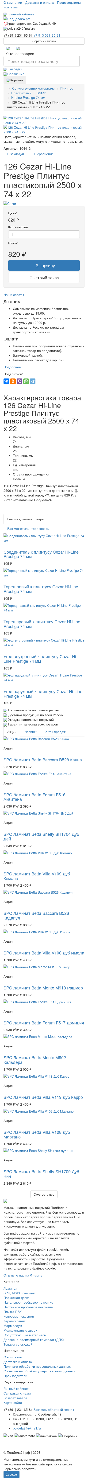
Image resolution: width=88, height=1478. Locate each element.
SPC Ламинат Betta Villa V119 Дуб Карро (43, 1097)
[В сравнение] (10, 546)
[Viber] (19, 381)
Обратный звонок (44, 41)
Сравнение (15, 73)
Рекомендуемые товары (25, 519)
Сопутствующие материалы (25, 1334)
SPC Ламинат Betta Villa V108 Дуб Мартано (37, 1134)
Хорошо (11, 1474)
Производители (69, 2)
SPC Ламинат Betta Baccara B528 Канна (43, 759)
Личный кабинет (20, 14)
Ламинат (10, 1288)
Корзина (16, 80)
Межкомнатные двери (20, 1330)
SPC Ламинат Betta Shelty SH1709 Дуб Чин (41, 1173)
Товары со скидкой (18, 1344)
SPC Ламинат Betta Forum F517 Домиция (44, 1023)
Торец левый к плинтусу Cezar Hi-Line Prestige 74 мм (41, 588)
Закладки (14, 68)
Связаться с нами (17, 1393)
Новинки (30, 731)
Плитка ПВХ (13, 1311)
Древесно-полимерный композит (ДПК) (34, 1339)
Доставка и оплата (39, 2)
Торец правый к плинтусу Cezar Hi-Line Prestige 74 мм (42, 623)
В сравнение (43, 153)
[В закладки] (5, 546)
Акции (11, 731)
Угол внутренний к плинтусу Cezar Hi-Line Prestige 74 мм (40, 658)
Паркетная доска (17, 1297)
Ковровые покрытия (19, 1316)
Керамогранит (14, 1320)
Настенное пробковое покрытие (28, 1307)
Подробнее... (14, 366)
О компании (13, 2)
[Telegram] (8, 48)
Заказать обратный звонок (54, 1409)
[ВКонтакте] (6, 381)
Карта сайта (13, 1402)
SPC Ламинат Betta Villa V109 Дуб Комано (37, 876)
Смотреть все (44, 1194)
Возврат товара (15, 1397)
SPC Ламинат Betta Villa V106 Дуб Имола (44, 953)
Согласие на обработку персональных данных (39, 1371)
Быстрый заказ (44, 277)
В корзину (44, 265)
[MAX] (17, 48)
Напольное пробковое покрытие (28, 1302)
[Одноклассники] (13, 381)
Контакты (11, 7)
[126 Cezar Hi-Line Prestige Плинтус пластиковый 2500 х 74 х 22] (44, 120)
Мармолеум (13, 1325)
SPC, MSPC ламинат (19, 1293)
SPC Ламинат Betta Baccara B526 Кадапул (36, 915)
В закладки (14, 153)
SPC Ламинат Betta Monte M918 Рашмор (43, 988)
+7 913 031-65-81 (47, 35)
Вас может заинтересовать (28, 528)
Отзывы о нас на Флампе (23, 1275)
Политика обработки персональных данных (37, 1366)
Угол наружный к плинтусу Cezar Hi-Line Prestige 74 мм (43, 693)
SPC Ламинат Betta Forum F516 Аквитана (34, 796)
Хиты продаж (55, 731)
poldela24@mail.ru (27, 1428)
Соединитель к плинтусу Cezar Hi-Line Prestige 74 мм (41, 554)
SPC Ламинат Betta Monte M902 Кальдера (35, 1059)
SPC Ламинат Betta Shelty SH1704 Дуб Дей (41, 836)
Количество (18, 227)
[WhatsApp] (26, 381)
